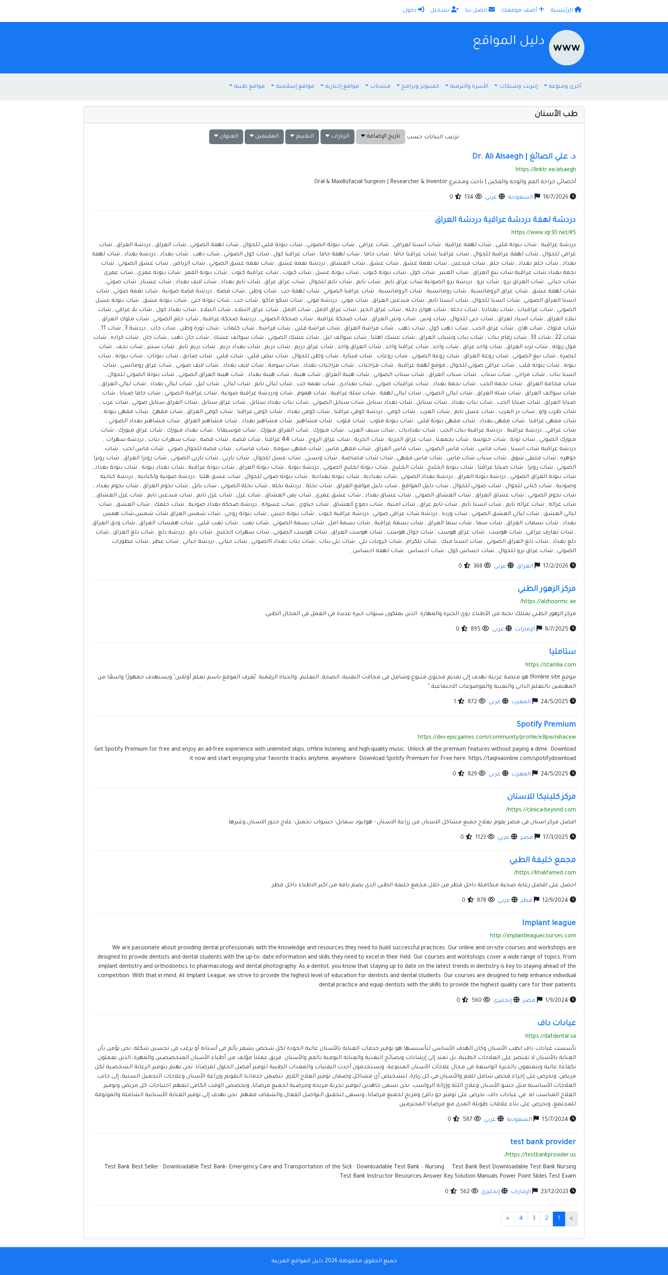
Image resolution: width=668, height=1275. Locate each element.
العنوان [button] (228, 137)
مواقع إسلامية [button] (295, 87)
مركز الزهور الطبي (547, 589)
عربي (491, 198)
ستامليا (562, 652)
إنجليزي (502, 1001)
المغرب (521, 702)
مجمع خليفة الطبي (543, 861)
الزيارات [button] (339, 137)
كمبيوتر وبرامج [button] (420, 87)
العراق (525, 567)
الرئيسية (562, 11)
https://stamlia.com (550, 666)
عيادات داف (556, 1024)
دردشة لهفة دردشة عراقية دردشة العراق (505, 220)
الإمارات (525, 630)
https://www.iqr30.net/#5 (543, 233)
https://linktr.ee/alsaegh (546, 170)
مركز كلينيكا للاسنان (541, 797)
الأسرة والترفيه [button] (469, 87)
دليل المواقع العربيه (297, 1261)
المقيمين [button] (266, 137)
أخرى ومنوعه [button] (565, 87)
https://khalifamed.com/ (545, 873)
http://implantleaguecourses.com (533, 936)
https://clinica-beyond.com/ (541, 811)
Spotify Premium (546, 725)
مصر (526, 838)
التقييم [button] (304, 137)
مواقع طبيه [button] (249, 87)
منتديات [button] (380, 87)
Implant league (549, 924)
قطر (526, 901)
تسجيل (440, 11)
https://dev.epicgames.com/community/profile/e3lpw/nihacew (497, 738)
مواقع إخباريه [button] (342, 87)
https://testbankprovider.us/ (540, 1156)
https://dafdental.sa (550, 1037)
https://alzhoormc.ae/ (548, 602)
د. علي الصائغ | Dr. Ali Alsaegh (524, 157)
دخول (410, 11)
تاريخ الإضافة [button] (382, 137)
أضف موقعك (519, 11)
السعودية (520, 198)
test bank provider (543, 1143)
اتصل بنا (477, 11)
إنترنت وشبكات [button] (518, 87)
